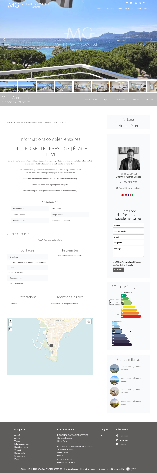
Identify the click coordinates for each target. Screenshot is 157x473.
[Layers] (88, 321)
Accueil (10, 123)
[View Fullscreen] (10, 329)
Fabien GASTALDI (128, 173)
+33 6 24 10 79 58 (130, 182)
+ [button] (10, 320)
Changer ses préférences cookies (112, 469)
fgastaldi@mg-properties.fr (130, 188)
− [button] (10, 324)
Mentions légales (71, 469)
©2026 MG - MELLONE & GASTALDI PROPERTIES (41, 469)
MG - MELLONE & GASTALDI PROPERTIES (75, 446)
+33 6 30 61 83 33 (64, 459)
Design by (133, 469)
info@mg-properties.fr (66, 462)
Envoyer (118, 270)
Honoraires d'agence (88, 469)
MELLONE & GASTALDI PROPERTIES (72, 435)
